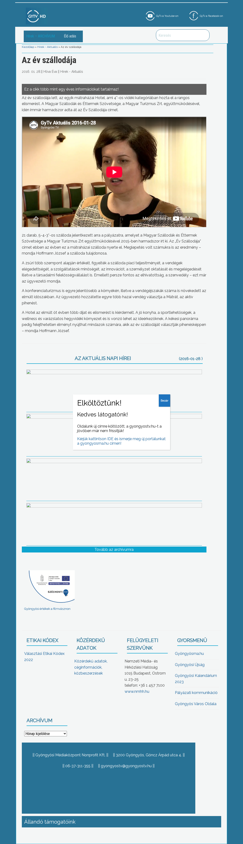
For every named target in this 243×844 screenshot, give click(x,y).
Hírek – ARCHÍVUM (40, 36)
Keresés (203, 35)
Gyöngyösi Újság (190, 664)
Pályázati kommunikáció (196, 692)
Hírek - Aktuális (47, 47)
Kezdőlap (28, 47)
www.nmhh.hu (137, 691)
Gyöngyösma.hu (189, 653)
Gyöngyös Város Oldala (195, 704)
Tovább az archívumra (114, 549)
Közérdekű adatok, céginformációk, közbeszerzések (90, 667)
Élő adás (70, 36)
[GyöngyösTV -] (36, 16)
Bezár (164, 400)
